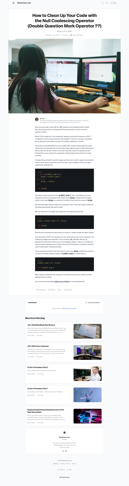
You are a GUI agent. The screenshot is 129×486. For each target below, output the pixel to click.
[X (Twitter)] (46, 119)
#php (59, 290)
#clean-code (67, 290)
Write (114, 3)
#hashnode (51, 290)
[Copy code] (91, 170)
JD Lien (42, 119)
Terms (74, 464)
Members (56, 464)
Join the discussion (94, 303)
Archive (62, 464)
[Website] (63, 451)
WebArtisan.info (24, 2)
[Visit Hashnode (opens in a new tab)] (64, 477)
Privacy (68, 464)
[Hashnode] (66, 451)
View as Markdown (78, 35)
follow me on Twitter (61, 281)
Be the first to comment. (70, 308)
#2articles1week (40, 290)
